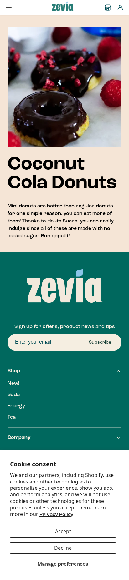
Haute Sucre (62, 221)
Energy (16, 406)
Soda (14, 394)
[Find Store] (107, 7)
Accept (63, 531)
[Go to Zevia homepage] (58, 7)
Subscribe (100, 342)
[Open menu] (9, 7)
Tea (12, 417)
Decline (63, 547)
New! (13, 383)
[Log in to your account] (120, 7)
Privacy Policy (56, 514)
